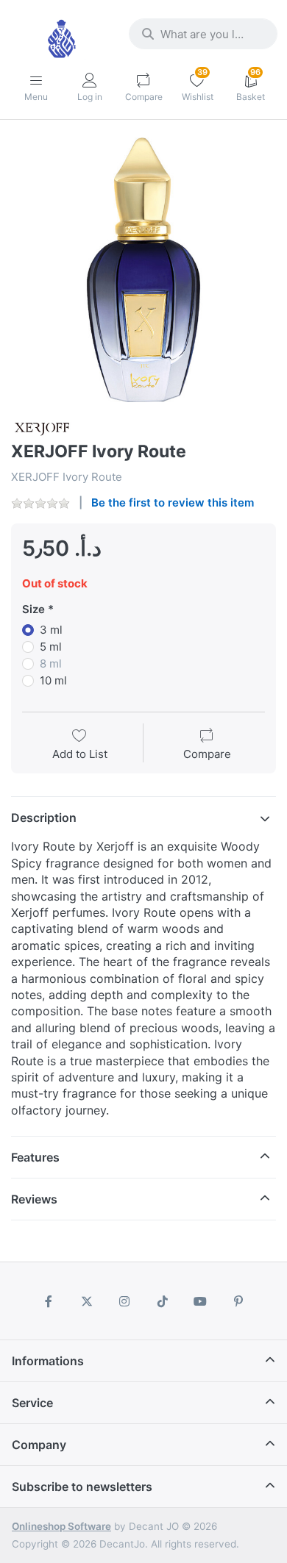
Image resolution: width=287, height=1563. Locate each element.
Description (44, 817)
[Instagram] (124, 1301)
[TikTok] (162, 1301)
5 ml (51, 647)
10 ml (53, 680)
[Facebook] (48, 1301)
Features (35, 1157)
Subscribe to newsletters (82, 1486)
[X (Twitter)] (87, 1301)
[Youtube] (201, 1301)
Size (33, 609)
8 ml (51, 663)
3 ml (51, 630)
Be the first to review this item (172, 502)
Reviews (34, 1199)
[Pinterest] (238, 1301)
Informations (48, 1360)
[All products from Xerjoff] (41, 427)
